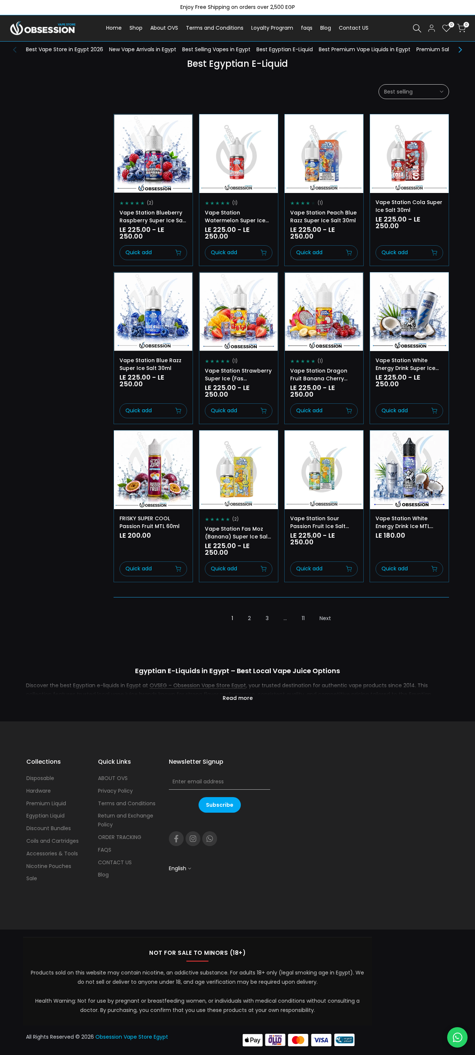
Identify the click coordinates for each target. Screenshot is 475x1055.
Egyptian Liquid (45, 815)
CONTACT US (115, 862)
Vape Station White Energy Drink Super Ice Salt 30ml (405, 364)
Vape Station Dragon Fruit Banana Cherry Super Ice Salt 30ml (318, 375)
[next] (456, 49)
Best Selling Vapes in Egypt (216, 49)
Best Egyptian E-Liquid (284, 49)
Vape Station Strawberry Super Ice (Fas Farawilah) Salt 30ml (238, 375)
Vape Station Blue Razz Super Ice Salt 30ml (150, 364)
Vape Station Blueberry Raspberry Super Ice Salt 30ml (152, 217)
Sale (31, 878)
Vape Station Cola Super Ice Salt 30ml (409, 206)
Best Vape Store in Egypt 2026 (64, 49)
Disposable (40, 778)
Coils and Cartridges (52, 841)
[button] (122, 126)
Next (325, 618)
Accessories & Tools (52, 853)
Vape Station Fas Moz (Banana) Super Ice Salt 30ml (237, 533)
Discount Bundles (48, 828)
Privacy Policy (115, 790)
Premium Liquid (46, 803)
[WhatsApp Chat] (457, 1037)
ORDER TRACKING (119, 837)
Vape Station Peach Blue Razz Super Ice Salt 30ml (323, 216)
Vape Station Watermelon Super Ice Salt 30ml (235, 217)
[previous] (18, 49)
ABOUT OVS (113, 778)
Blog (103, 874)
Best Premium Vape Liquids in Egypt (364, 49)
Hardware (38, 790)
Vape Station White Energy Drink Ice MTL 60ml (403, 522)
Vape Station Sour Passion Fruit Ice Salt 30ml (317, 522)
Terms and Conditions (126, 803)
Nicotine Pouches (48, 866)
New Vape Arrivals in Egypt (142, 49)
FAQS (104, 849)
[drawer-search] (417, 28)
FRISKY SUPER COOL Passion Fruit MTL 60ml (149, 522)
